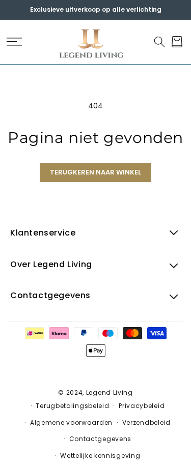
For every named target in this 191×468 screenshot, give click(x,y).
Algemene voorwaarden (71, 422)
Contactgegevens (100, 438)
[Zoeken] (159, 41)
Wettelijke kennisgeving (100, 455)
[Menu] (14, 41)
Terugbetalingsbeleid (72, 405)
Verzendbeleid (146, 422)
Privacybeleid (142, 405)
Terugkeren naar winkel (95, 172)
